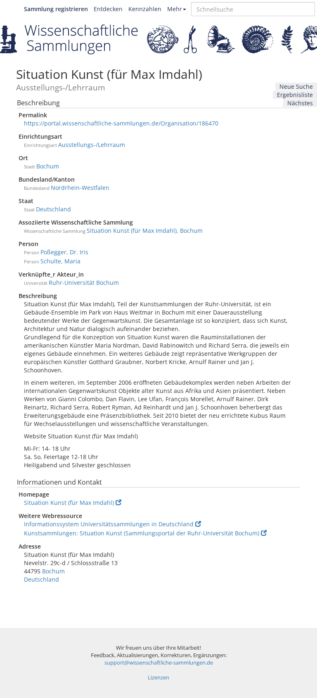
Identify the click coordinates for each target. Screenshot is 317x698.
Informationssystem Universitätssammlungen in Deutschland (109, 524)
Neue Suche (296, 86)
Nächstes (300, 103)
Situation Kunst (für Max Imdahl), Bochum (145, 230)
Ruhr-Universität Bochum (84, 282)
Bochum (47, 166)
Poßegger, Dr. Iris (64, 252)
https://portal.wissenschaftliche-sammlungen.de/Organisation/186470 (121, 123)
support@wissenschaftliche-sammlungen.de (158, 662)
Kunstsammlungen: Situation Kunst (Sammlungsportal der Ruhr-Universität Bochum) (141, 533)
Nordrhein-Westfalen (80, 188)
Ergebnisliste (295, 95)
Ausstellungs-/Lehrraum (91, 145)
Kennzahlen (144, 9)
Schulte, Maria (60, 261)
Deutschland (53, 209)
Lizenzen (158, 677)
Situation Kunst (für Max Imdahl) (69, 502)
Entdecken (108, 9)
